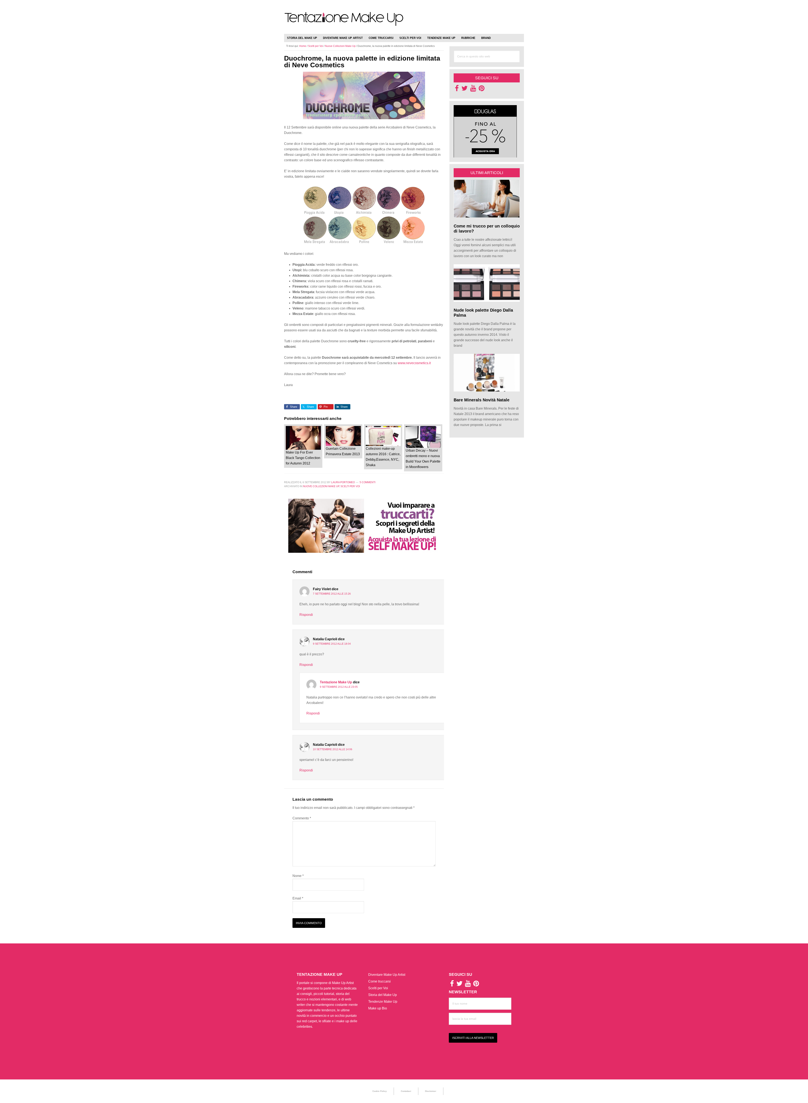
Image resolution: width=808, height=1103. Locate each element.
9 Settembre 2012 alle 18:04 (332, 643)
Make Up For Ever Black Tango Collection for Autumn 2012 (303, 458)
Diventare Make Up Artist (386, 974)
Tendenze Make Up (382, 1001)
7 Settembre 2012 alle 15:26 (332, 593)
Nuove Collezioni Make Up (321, 486)
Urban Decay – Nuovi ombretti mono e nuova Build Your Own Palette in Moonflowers (423, 459)
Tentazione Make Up (344, 21)
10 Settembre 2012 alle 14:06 (332, 749)
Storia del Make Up (382, 995)
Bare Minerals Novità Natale (481, 400)
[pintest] (481, 89)
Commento (301, 818)
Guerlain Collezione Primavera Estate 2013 (343, 451)
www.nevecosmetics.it (414, 363)
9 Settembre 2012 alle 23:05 (339, 686)
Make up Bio (377, 1008)
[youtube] (473, 89)
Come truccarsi (379, 981)
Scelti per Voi (350, 486)
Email (297, 898)
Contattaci (406, 1091)
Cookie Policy (379, 1091)
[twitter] (464, 89)
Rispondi (306, 614)
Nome (298, 876)
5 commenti (367, 482)
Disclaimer (430, 1091)
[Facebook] (457, 89)
